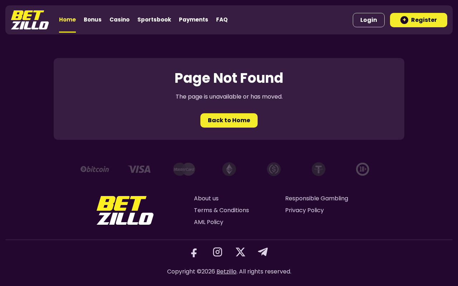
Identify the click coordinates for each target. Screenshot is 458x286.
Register (420, 20)
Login (368, 20)
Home (67, 19)
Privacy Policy (304, 210)
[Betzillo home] (30, 19)
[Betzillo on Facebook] (194, 252)
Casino (119, 19)
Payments (193, 19)
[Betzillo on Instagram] (217, 252)
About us (206, 198)
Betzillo (226, 271)
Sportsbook (154, 19)
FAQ (222, 19)
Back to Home (229, 120)
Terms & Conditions (221, 210)
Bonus (93, 19)
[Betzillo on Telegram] (263, 252)
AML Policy (208, 222)
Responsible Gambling (316, 198)
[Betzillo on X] (240, 252)
